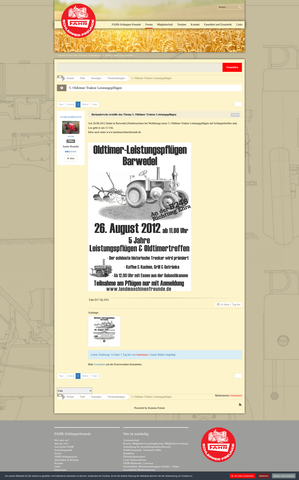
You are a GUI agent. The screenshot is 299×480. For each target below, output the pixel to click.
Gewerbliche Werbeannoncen (139, 469)
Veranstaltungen (94, 55)
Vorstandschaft (131, 440)
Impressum (60, 469)
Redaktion (128, 453)
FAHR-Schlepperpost (65, 456)
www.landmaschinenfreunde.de (123, 132)
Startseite (61, 55)
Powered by (140, 407)
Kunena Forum (156, 407)
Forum (69, 55)
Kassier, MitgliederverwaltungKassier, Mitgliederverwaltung (155, 443)
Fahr (75, 55)
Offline (71, 141)
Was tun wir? (61, 443)
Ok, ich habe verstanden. (242, 475)
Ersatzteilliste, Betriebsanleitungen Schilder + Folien (151, 466)
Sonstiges (83, 55)
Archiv (58, 453)
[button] (232, 67)
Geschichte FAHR (64, 446)
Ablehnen (263, 475)
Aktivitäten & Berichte (66, 460)
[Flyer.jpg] (139, 290)
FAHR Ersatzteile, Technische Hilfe (142, 450)
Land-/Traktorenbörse (135, 460)
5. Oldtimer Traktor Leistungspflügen (151, 78)
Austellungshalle (63, 450)
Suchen (240, 7)
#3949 (235, 114)
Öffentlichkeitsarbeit (134, 456)
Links (57, 466)
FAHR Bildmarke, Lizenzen (138, 463)
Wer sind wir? (61, 440)
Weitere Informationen (283, 475)
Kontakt (58, 463)
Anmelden (99, 364)
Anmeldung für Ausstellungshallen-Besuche (147, 446)
